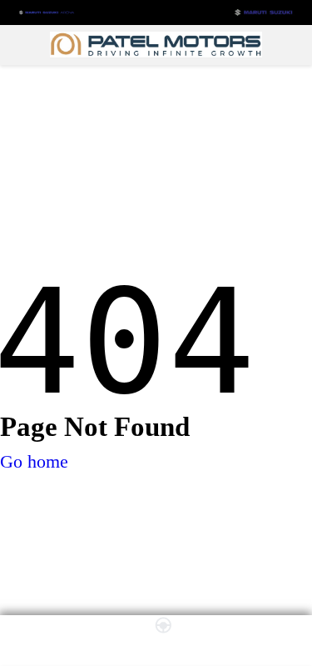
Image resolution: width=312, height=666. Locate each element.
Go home (34, 461)
